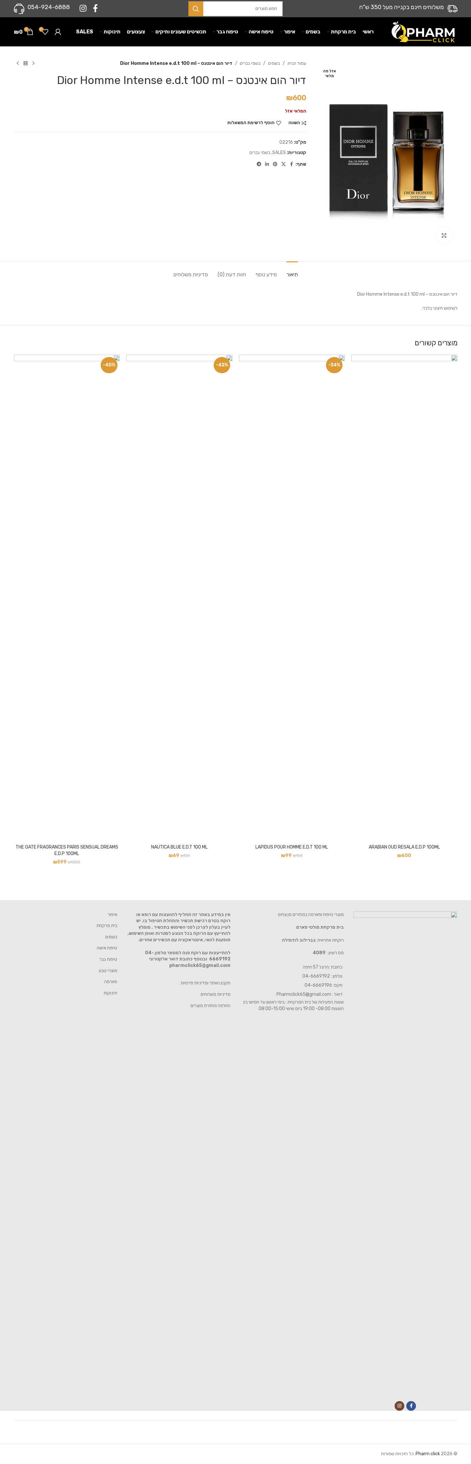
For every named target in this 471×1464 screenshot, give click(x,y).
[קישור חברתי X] (283, 164)
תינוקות (110, 993)
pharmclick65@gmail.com (199, 965)
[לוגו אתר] (423, 31)
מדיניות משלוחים (215, 994)
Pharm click (428, 1454)
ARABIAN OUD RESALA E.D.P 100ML (404, 847)
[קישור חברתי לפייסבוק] (95, 8)
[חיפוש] (195, 8)
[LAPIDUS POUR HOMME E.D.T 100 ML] (292, 598)
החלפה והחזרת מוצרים (210, 1005)
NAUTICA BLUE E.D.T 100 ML (179, 847)
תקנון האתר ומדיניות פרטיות (205, 983)
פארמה (110, 981)
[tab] (292, 271)
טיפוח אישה (107, 948)
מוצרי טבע (108, 970)
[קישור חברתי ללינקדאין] (267, 164)
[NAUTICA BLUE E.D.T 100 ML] (179, 598)
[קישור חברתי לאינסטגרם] (83, 8)
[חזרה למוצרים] (25, 63)
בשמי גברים (250, 63)
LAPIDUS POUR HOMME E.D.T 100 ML (291, 847)
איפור (112, 914)
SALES (279, 152)
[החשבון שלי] (57, 31)
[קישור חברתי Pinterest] (275, 164)
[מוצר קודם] (33, 63)
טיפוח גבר (108, 959)
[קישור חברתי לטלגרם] (259, 164)
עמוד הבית (296, 63)
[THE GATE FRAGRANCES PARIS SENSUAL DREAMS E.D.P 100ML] (67, 598)
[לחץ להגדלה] (444, 235)
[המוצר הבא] (18, 63)
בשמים (274, 63)
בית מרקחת (106, 925)
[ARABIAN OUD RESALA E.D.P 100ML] (404, 598)
